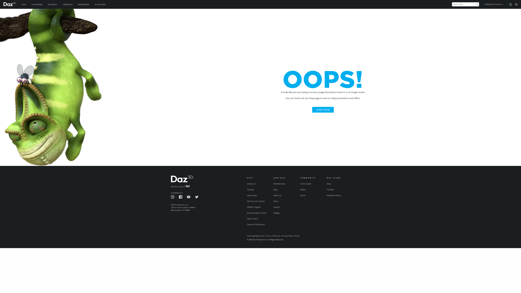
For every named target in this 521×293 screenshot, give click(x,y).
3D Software (36, 4)
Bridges (277, 213)
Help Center (252, 195)
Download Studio (493, 4)
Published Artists (334, 195)
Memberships (83, 4)
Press (276, 201)
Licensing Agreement (255, 236)
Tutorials (250, 189)
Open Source (252, 218)
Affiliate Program (254, 207)
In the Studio (305, 183)
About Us (277, 195)
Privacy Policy (287, 236)
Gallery (303, 189)
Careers (277, 207)
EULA (297, 236)
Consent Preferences (256, 224)
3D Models (52, 4)
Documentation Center (256, 213)
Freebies (330, 189)
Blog (275, 189)
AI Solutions (100, 4)
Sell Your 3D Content (256, 201)
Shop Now (323, 109)
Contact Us (251, 183)
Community (68, 4)
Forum (303, 195)
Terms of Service (273, 236)
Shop (24, 4)
